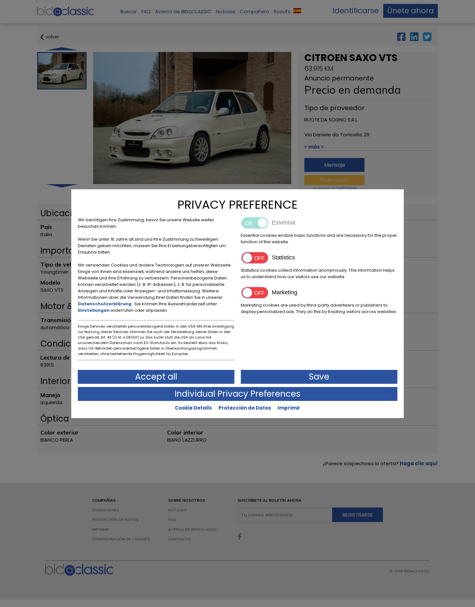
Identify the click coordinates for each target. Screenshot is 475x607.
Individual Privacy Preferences (237, 394)
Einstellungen (94, 310)
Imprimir (289, 407)
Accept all (156, 376)
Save (319, 376)
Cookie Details (193, 407)
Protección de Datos (244, 407)
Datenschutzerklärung (105, 304)
